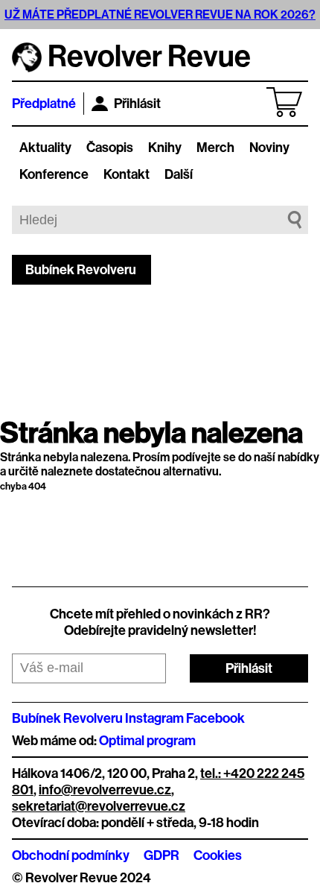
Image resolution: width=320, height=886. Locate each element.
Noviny (269, 147)
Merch (215, 147)
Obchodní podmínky (70, 855)
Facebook (215, 718)
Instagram (154, 718)
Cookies (217, 855)
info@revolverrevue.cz (105, 790)
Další (178, 174)
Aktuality (45, 147)
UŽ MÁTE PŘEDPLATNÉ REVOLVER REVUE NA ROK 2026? (160, 14)
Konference (54, 174)
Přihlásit (137, 103)
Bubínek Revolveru (80, 270)
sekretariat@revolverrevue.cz (98, 806)
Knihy (165, 147)
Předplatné (44, 103)
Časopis (109, 147)
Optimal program (147, 740)
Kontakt (126, 174)
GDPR (161, 855)
